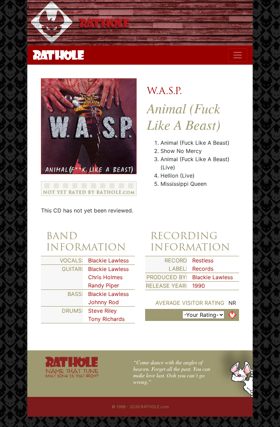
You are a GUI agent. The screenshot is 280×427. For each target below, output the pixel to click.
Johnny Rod (103, 302)
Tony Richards (106, 318)
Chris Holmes (105, 277)
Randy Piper (103, 285)
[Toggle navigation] (237, 55)
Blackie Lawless (108, 260)
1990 (198, 285)
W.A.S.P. (164, 90)
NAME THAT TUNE (71, 373)
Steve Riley (102, 310)
